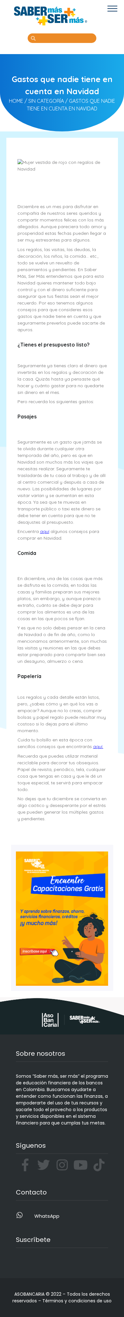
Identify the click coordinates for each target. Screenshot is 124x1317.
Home (16, 101)
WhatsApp (46, 1216)
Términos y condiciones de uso (77, 1301)
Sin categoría (46, 101)
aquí (44, 531)
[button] (112, 8)
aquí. (98, 746)
